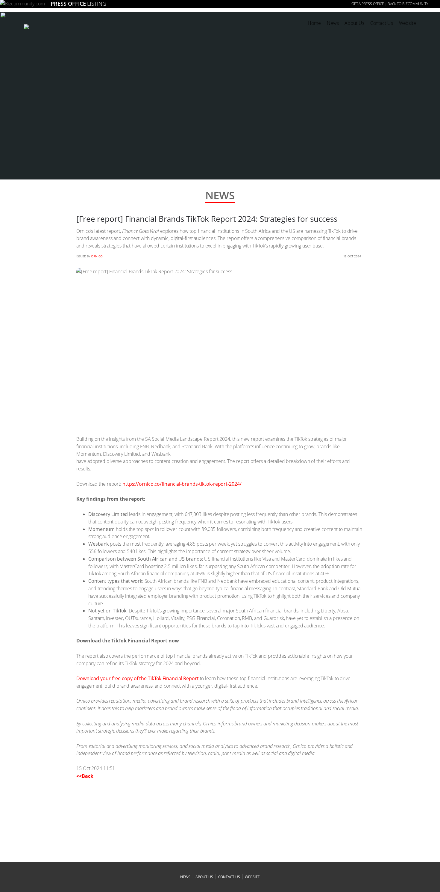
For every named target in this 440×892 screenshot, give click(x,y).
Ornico (96, 256)
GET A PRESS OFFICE (367, 3)
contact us (229, 876)
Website (407, 23)
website (252, 876)
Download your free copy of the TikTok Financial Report (137, 678)
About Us (354, 23)
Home (314, 23)
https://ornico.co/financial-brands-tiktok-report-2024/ (182, 484)
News (333, 23)
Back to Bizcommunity (408, 3)
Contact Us (381, 23)
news (185, 876)
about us (204, 876)
